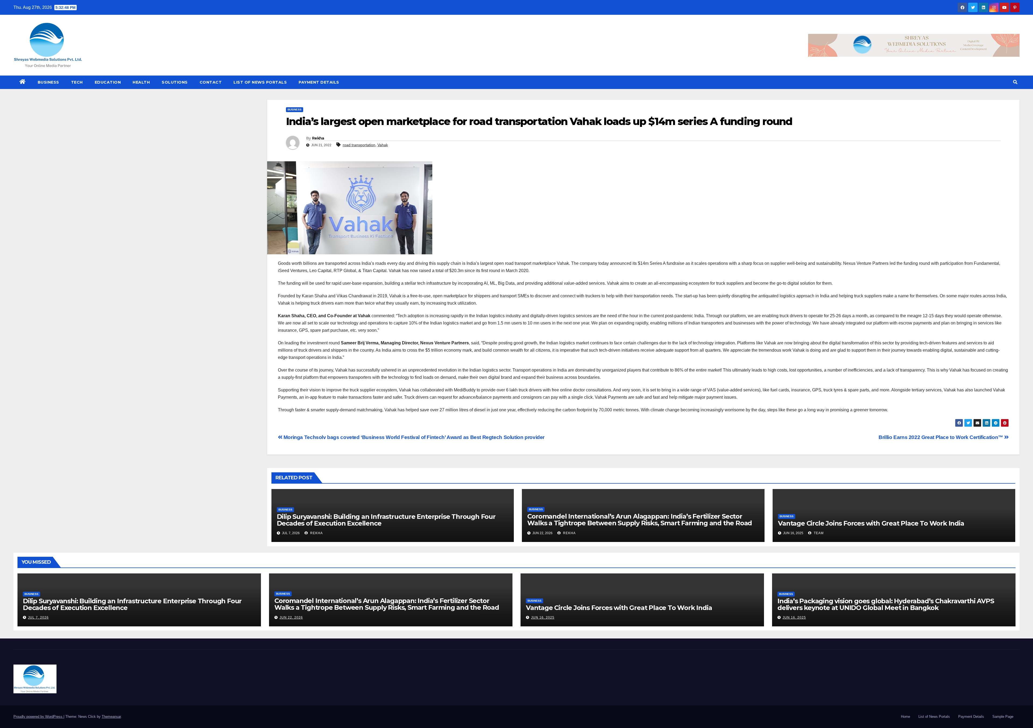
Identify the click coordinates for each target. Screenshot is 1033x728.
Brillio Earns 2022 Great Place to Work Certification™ (941, 437)
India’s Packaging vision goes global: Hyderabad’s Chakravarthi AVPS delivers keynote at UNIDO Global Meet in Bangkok (885, 604)
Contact (211, 82)
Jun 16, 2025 (542, 617)
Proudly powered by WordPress (38, 717)
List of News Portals (260, 82)
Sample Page (1002, 717)
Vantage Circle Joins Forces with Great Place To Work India (871, 523)
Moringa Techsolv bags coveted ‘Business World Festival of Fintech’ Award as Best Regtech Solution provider (413, 437)
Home (905, 717)
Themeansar (111, 717)
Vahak (382, 145)
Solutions (175, 82)
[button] (1015, 82)
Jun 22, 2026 (291, 617)
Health (141, 82)
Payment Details (319, 82)
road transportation (359, 145)
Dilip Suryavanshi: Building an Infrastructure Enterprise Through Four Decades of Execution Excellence (386, 520)
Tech (77, 82)
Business (48, 82)
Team (818, 533)
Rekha (318, 138)
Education (108, 82)
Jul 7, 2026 (38, 617)
